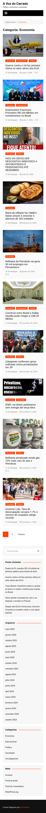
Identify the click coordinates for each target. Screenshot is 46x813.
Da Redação (12, 73)
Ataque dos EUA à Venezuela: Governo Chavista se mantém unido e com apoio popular (22, 610)
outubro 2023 (11, 720)
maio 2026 (9, 629)
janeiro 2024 (10, 708)
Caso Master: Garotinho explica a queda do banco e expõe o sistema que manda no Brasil (22, 589)
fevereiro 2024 (11, 703)
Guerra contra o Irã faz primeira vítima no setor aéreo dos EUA (22, 578)
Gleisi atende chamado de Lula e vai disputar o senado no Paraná (21, 599)
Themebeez (25, 807)
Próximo (21, 534)
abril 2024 (9, 691)
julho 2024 (9, 680)
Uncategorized (11, 759)
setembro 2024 (11, 669)
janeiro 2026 (10, 635)
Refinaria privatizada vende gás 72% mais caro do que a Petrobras (22, 460)
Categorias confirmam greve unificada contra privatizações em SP (21, 364)
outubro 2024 (11, 663)
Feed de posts (11, 781)
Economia (10, 61)
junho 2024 (10, 686)
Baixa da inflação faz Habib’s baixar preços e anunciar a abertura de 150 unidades (21, 215)
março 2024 (10, 697)
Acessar (8, 775)
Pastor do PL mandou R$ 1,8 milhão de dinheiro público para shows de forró (22, 570)
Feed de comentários (14, 786)
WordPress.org (11, 792)
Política (32, 61)
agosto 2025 (10, 646)
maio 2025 (9, 657)
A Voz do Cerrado (15, 3)
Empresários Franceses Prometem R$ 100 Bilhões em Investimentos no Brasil (21, 113)
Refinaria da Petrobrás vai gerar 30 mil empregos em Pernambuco (22, 264)
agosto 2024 (10, 674)
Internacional (21, 61)
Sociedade (21, 400)
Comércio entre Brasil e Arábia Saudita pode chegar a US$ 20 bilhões (22, 316)
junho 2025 (10, 652)
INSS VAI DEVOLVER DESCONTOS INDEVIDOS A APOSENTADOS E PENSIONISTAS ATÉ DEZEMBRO (21, 164)
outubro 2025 (11, 640)
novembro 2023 (12, 714)
